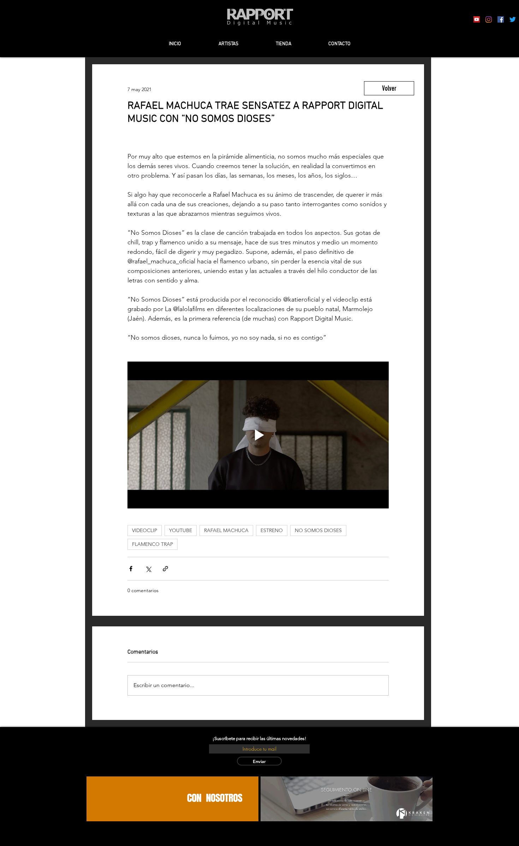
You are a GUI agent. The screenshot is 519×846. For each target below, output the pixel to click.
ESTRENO (272, 530)
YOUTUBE (180, 530)
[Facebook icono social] (500, 19)
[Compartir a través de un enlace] (165, 568)
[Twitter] (512, 19)
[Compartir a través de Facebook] (130, 568)
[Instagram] (488, 19)
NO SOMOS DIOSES (318, 530)
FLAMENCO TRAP (152, 544)
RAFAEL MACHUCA (226, 530)
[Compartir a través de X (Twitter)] (148, 568)
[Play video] (258, 435)
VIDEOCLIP (144, 530)
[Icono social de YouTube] (476, 19)
